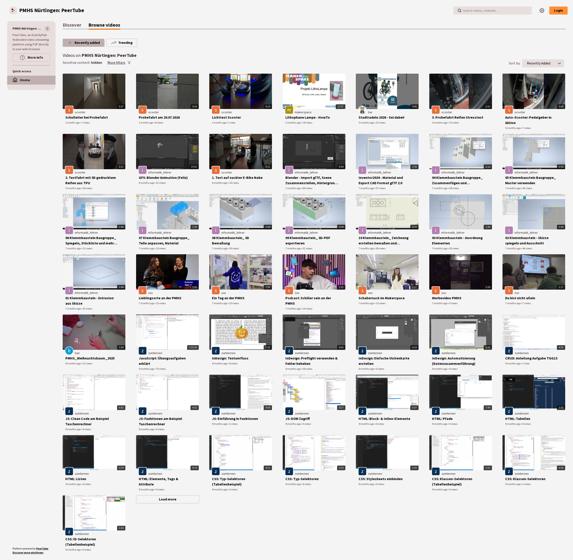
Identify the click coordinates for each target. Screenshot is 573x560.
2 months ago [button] (293, 123)
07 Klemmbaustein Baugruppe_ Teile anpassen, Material (164, 240)
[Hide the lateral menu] (47, 28)
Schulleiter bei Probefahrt (86, 117)
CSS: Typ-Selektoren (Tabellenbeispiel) (228, 482)
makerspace (303, 112)
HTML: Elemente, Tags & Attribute (158, 482)
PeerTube (42, 549)
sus (150, 293)
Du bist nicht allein (520, 298)
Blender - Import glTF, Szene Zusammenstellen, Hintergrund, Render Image (311, 180)
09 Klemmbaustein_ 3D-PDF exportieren (307, 240)
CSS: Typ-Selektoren (302, 479)
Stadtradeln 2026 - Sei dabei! (381, 117)
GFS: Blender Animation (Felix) (163, 177)
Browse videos (104, 25)
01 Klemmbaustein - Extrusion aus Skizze (89, 301)
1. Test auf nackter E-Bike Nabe (237, 177)
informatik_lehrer (159, 172)
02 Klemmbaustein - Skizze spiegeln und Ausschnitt (527, 240)
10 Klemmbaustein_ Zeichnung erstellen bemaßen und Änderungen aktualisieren (383, 240)
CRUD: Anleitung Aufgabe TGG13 (531, 358)
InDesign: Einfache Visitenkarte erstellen (384, 361)
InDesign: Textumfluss (230, 358)
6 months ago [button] (147, 183)
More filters (116, 62)
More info (35, 57)
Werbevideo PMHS (446, 298)
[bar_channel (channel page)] (362, 110)
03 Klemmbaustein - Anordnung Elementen (457, 240)
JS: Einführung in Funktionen (235, 418)
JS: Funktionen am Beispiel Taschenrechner (160, 421)
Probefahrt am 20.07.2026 (159, 117)
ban (77, 353)
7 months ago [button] (293, 188)
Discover (72, 25)
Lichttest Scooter (226, 117)
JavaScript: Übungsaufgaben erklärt (162, 361)
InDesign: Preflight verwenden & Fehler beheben (311, 361)
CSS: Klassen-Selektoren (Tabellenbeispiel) (452, 482)
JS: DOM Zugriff (297, 418)
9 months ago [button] (147, 369)
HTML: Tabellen (517, 418)
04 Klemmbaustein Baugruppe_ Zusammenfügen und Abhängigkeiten (457, 180)
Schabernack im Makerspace (382, 298)
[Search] (460, 10)
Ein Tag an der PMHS (228, 298)
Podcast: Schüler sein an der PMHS (308, 301)
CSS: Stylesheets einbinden (381, 479)
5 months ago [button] (440, 123)
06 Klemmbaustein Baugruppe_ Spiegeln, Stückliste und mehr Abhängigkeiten (90, 240)
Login (558, 10)
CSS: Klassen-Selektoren (525, 479)
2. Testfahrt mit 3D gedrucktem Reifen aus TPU (90, 180)
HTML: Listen (75, 479)
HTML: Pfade (442, 418)
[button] (559, 63)
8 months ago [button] (73, 363)
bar (370, 112)
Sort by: (514, 63)
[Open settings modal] (542, 10)
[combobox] (538, 63)
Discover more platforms (28, 553)
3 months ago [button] (366, 123)
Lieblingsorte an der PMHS (160, 298)
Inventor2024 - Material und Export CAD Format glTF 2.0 (381, 180)
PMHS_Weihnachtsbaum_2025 (90, 358)
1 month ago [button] (72, 123)
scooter (80, 112)
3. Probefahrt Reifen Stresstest (457, 117)
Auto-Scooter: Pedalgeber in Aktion (528, 120)
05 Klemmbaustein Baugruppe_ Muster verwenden (530, 180)
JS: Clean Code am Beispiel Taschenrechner (87, 421)
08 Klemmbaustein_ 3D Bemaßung (230, 240)
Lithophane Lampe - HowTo (307, 117)
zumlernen (155, 353)
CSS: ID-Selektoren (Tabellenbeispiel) (80, 542)
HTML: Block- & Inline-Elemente (384, 418)
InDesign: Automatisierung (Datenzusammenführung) (453, 361)
